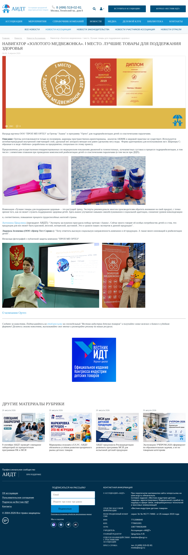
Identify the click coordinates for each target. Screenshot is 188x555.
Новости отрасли (171, 29)
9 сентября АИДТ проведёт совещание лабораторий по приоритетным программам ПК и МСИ (21, 447)
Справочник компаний (68, 21)
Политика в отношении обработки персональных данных (71, 514)
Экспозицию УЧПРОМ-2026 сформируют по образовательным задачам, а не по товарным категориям (164, 447)
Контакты (176, 21)
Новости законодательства (93, 29)
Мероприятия (37, 21)
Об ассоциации (10, 493)
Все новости (32, 29)
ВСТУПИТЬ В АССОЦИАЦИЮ (127, 9)
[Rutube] (75, 524)
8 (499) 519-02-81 (69, 7)
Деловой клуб (132, 21)
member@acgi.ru (139, 537)
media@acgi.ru (138, 547)
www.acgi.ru (136, 495)
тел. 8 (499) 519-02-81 (141, 545)
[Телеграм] (68, 524)
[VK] (61, 524)
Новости (96, 21)
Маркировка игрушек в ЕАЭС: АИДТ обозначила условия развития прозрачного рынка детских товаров (70, 447)
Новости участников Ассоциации (135, 29)
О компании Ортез (14, 312)
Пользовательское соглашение (18, 497)
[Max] (53, 524)
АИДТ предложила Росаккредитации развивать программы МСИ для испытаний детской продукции (115, 447)
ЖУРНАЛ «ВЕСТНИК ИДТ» (168, 9)
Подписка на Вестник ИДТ (15, 502)
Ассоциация (13, 21)
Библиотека (155, 21)
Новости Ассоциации (58, 29)
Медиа (112, 21)
